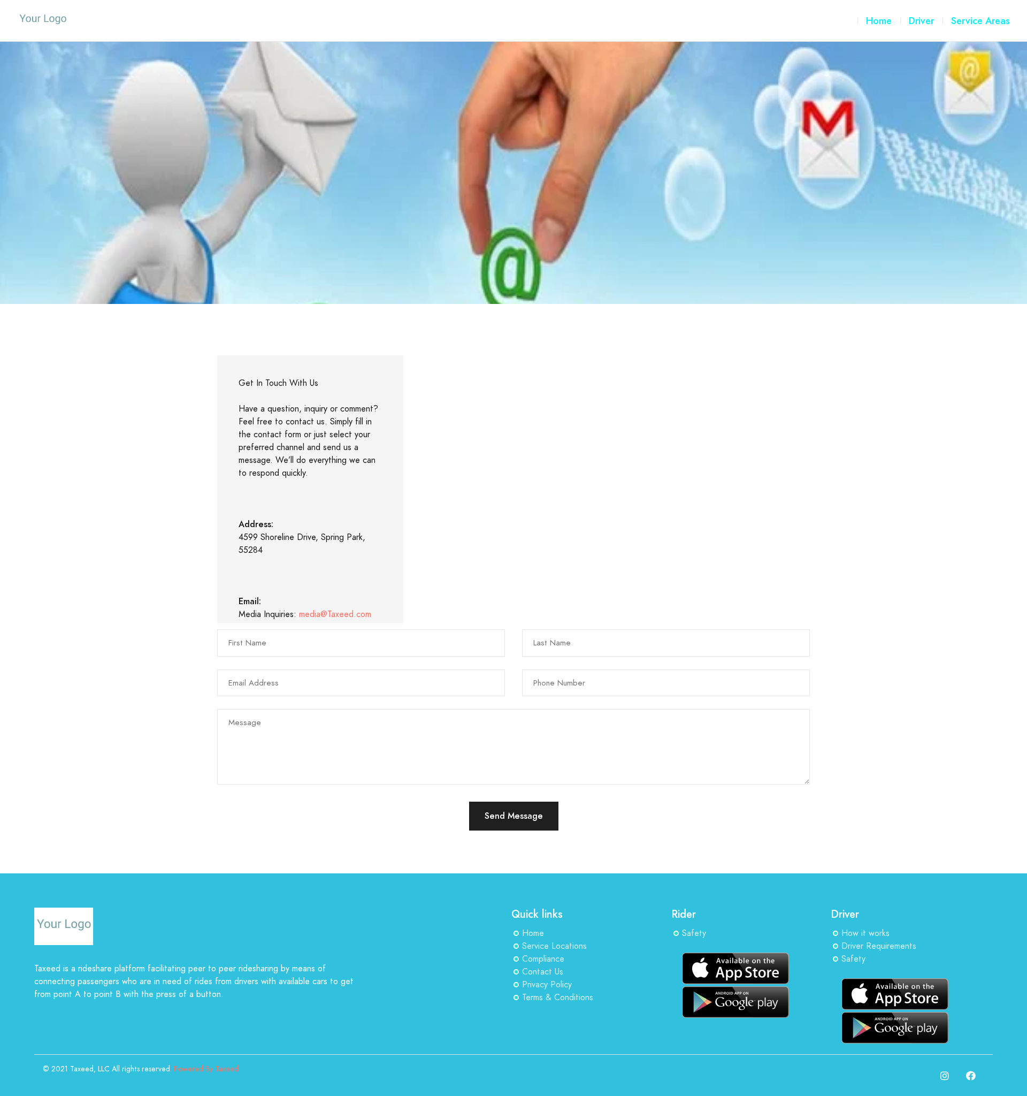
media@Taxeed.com (335, 614)
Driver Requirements (878, 946)
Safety (694, 933)
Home (533, 933)
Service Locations (554, 946)
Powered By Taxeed (206, 1069)
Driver (921, 20)
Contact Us (542, 972)
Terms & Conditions (557, 997)
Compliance (543, 959)
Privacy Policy (547, 985)
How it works (865, 933)
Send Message (514, 816)
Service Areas (980, 20)
